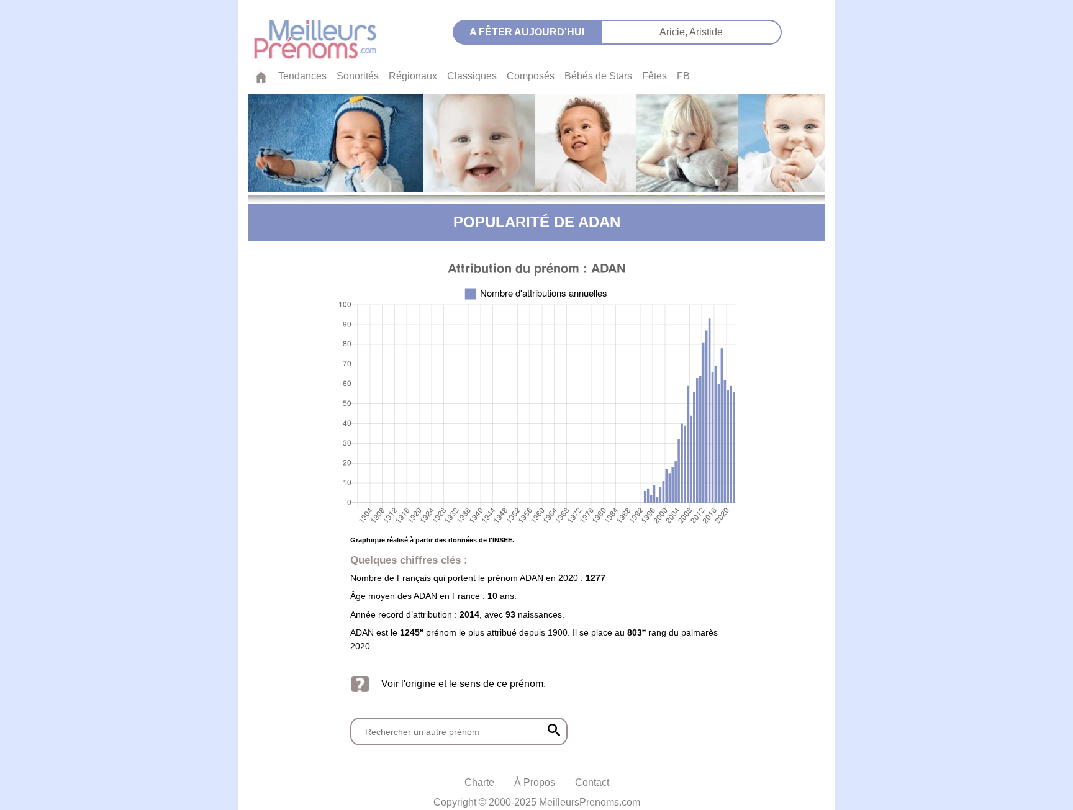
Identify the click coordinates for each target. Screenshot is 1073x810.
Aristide (706, 32)
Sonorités (358, 76)
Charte (479, 782)
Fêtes (654, 76)
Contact (592, 782)
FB (683, 76)
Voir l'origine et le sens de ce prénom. (463, 683)
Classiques (472, 76)
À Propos (534, 782)
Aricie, (674, 32)
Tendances (302, 76)
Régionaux (413, 76)
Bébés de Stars (598, 76)
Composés (531, 76)
